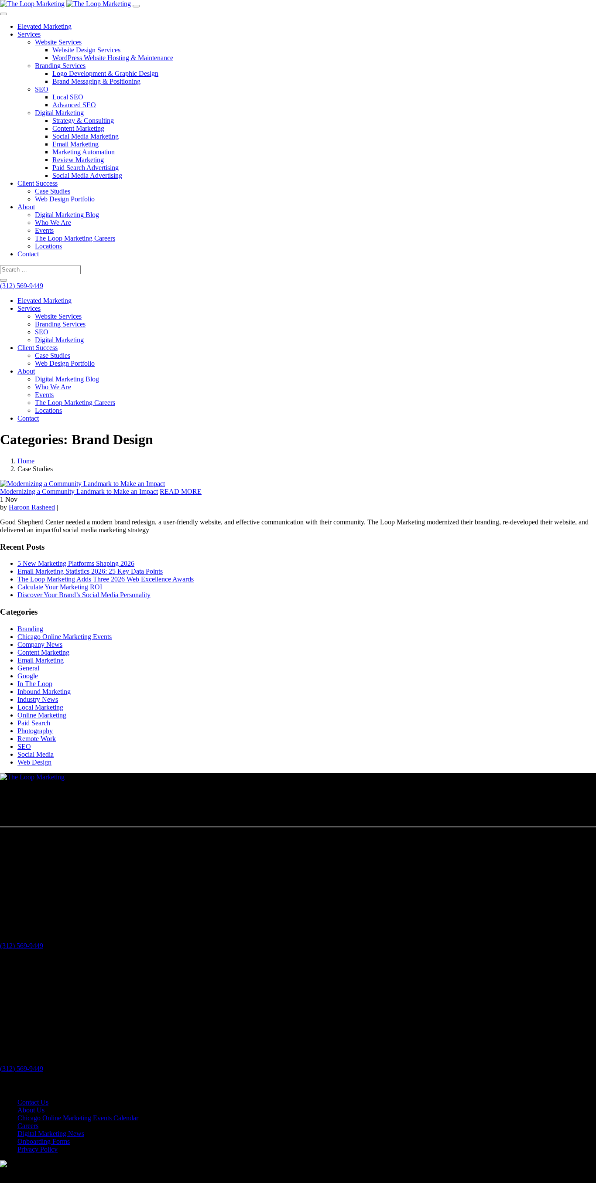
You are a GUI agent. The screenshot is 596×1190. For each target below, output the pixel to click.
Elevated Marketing (44, 26)
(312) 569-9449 (21, 285)
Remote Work (36, 738)
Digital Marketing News (50, 1133)
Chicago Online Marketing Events (64, 636)
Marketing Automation (83, 152)
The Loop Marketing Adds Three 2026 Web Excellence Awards (105, 579)
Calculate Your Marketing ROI (59, 587)
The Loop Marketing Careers (75, 238)
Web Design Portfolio (65, 199)
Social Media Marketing (85, 136)
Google (27, 676)
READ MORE (181, 491)
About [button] (26, 371)
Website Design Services (86, 50)
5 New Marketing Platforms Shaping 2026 (75, 563)
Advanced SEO (74, 105)
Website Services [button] (58, 316)
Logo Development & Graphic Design (105, 73)
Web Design (34, 762)
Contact (28, 254)
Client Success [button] (37, 347)
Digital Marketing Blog (67, 214)
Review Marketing (78, 159)
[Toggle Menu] (3, 14)
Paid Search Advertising (85, 167)
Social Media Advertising (87, 175)
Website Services (58, 42)
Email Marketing (75, 144)
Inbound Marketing (44, 691)
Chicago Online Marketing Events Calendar (77, 1118)
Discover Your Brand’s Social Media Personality (84, 594)
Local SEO (67, 97)
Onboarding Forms (43, 1141)
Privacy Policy (37, 1149)
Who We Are (53, 222)
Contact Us (32, 1102)
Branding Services (60, 65)
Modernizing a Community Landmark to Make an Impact (79, 491)
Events (44, 230)
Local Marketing (40, 707)
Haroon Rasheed (32, 507)
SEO (41, 89)
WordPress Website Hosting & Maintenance (112, 57)
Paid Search (33, 723)
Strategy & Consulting (83, 120)
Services (29, 34)
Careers (27, 1125)
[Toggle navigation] (136, 6)
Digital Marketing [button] (59, 339)
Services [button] (29, 308)
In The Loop (34, 683)
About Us (31, 1110)
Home (25, 461)
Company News (39, 644)
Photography (35, 730)
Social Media (35, 754)
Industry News (37, 699)
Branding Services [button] (60, 324)
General (28, 668)
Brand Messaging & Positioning (96, 81)
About (26, 207)
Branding (30, 628)
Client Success (37, 183)
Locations (48, 246)
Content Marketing (78, 128)
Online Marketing (41, 715)
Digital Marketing (59, 112)
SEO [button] (41, 332)
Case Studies (52, 191)
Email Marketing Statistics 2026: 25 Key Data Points (90, 571)
